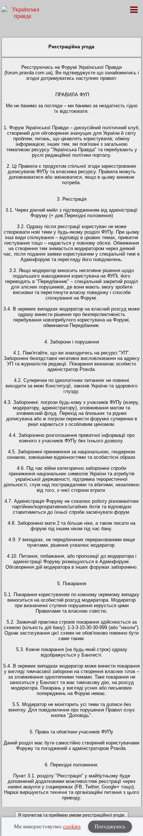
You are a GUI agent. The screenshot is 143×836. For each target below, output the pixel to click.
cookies (72, 826)
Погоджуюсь (110, 826)
